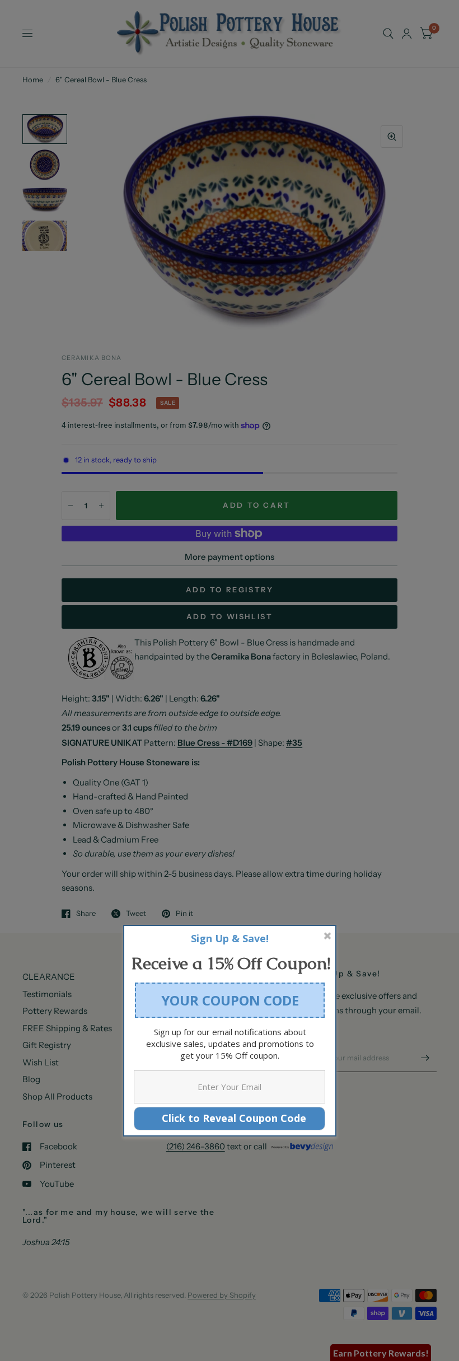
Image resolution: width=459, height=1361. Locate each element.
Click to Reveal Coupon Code (229, 1118)
